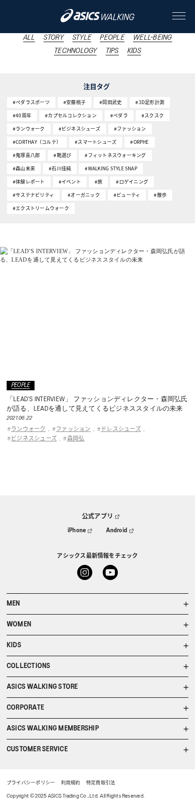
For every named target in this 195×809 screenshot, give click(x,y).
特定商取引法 (100, 783)
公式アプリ (97, 516)
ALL (29, 38)
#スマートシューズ (95, 141)
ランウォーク (28, 428)
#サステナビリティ (33, 194)
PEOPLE (112, 38)
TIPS (112, 51)
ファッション (73, 428)
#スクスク (153, 115)
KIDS (134, 51)
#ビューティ (127, 194)
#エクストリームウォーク (41, 207)
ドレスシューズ (121, 428)
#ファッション (130, 128)
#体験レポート (29, 181)
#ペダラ (119, 115)
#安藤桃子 (74, 102)
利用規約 (70, 783)
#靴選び (62, 154)
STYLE (81, 38)
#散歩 (160, 194)
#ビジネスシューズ (79, 128)
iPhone (77, 530)
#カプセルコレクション (71, 115)
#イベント (70, 181)
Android (117, 530)
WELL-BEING (152, 38)
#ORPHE (139, 141)
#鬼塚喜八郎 (26, 154)
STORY (53, 38)
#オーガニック (84, 194)
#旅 (98, 181)
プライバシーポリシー (31, 783)
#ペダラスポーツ (31, 102)
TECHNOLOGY (75, 51)
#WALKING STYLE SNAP (111, 168)
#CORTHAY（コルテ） (37, 141)
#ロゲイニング (132, 181)
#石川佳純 (60, 168)
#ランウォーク (29, 128)
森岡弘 (76, 438)
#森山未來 (24, 168)
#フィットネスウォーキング (115, 154)
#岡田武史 (110, 102)
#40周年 (22, 115)
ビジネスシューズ (34, 438)
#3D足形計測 (149, 102)
